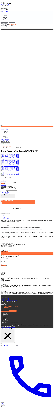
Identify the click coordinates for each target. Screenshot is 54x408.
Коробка (3, 188)
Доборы (2, 191)
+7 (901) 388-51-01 (5, 4)
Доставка (5, 15)
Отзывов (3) (6, 218)
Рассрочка (5, 19)
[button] (27, 22)
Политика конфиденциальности (8, 327)
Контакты (5, 13)
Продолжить (3, 265)
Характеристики (7, 217)
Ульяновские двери (7, 146)
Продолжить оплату (5, 213)
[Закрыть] (1, 343)
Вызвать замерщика (5, 128)
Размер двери (4, 187)
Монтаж (5, 17)
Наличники (3, 189)
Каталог (5, 313)
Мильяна (5, 239)
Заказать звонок (12, 24)
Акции (4, 18)
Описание (5, 215)
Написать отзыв (4, 251)
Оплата (4, 16)
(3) (5, 175)
